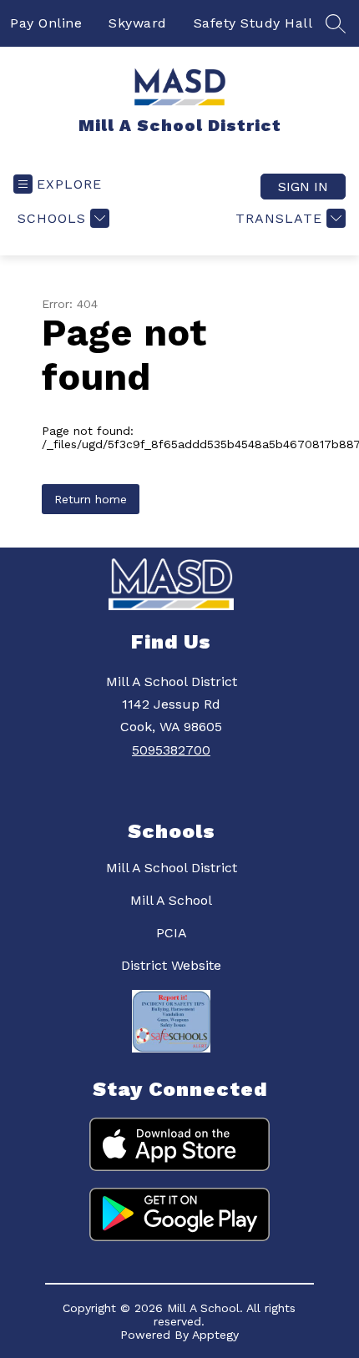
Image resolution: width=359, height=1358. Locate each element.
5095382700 (171, 750)
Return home (90, 499)
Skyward (138, 23)
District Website (171, 965)
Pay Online (46, 23)
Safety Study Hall (253, 23)
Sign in (303, 186)
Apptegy (215, 1334)
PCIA (171, 933)
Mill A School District (171, 868)
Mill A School (171, 900)
